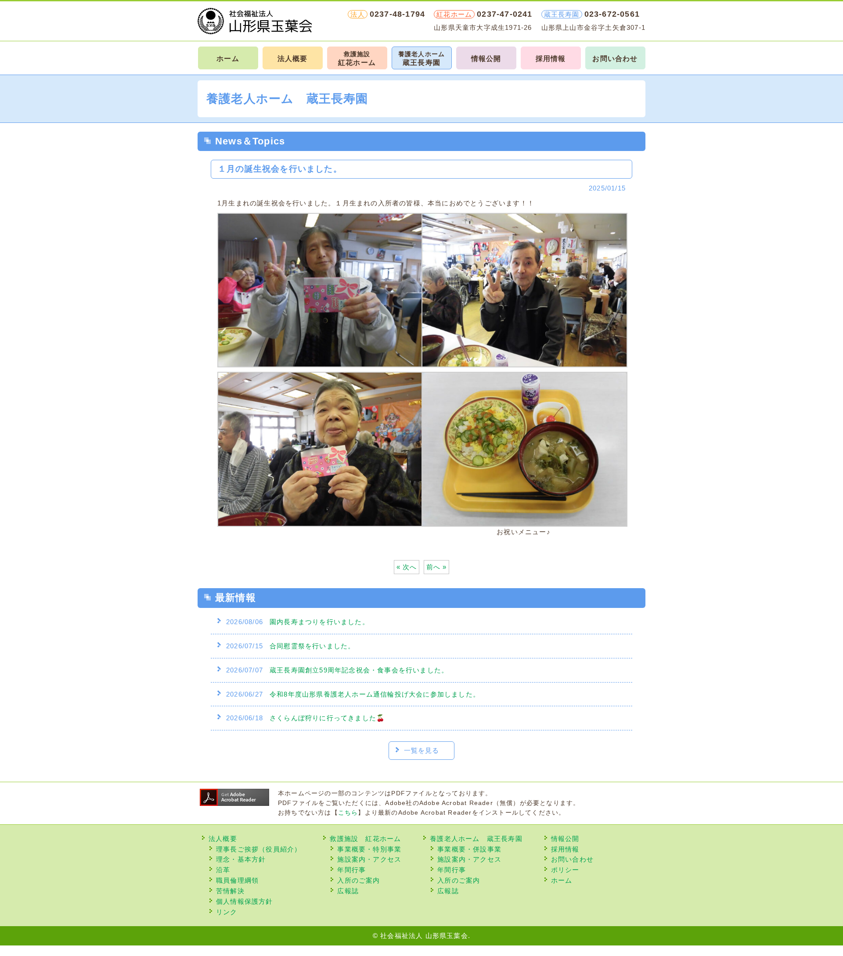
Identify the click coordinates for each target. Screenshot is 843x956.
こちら (348, 812)
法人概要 (292, 58)
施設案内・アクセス (369, 859)
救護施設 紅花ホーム (365, 838)
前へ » (436, 567)
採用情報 (551, 58)
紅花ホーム (357, 58)
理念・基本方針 (241, 859)
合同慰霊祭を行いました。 (312, 646)
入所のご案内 (358, 880)
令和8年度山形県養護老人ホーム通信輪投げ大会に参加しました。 (375, 694)
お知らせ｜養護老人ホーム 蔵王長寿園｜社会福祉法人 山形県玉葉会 (255, 21)
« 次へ (406, 567)
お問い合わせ (615, 58)
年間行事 (351, 869)
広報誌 (348, 891)
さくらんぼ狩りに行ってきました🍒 (327, 718)
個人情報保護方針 (244, 901)
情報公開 (486, 58)
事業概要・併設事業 (469, 849)
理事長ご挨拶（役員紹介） (258, 849)
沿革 (223, 869)
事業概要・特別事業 (369, 849)
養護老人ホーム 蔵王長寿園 (476, 838)
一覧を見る (422, 750)
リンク (227, 912)
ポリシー (565, 869)
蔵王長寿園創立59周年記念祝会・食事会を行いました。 (359, 670)
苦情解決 (230, 891)
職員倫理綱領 (237, 880)
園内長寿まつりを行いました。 (319, 621)
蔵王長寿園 (421, 58)
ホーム (227, 58)
